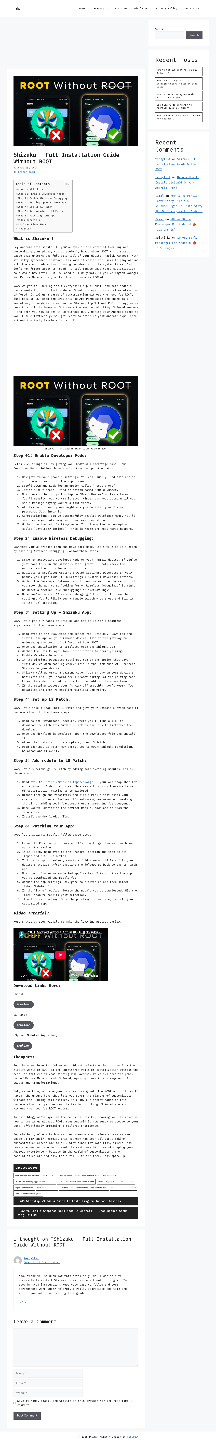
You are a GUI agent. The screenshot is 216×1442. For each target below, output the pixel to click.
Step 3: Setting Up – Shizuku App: (42, 202)
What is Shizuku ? (30, 189)
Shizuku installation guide (28, 1194)
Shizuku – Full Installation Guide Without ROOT (178, 164)
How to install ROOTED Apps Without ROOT (79, 1176)
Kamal (159, 196)
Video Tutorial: (28, 220)
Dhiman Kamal (49, 1176)
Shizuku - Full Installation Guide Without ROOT (84, 1188)
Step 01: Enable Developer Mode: (40, 193)
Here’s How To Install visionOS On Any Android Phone (177, 182)
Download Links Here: (32, 224)
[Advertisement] (76, 44)
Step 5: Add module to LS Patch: (40, 211)
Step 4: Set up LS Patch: (35, 207)
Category (98, 8)
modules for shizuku (47, 1188)
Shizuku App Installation (123, 1188)
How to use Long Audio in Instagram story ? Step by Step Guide (177, 83)
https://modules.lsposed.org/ (69, 782)
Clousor (132, 1436)
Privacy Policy (166, 8)
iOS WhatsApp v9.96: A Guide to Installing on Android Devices (70, 1201)
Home (82, 8)
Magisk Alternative (24, 1188)
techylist (31, 1258)
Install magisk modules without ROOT (116, 1182)
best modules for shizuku (27, 1176)
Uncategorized (27, 1167)
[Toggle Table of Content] (65, 184)
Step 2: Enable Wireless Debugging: (43, 198)
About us (121, 8)
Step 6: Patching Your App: (37, 215)
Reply (22, 1302)
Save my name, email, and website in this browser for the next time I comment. (74, 1403)
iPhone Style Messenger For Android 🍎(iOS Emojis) (175, 224)
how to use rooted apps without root (76, 1182)
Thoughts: (24, 228)
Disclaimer (141, 8)
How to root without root (115, 1176)
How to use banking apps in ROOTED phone (35, 1182)
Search (160, 29)
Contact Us (191, 8)
